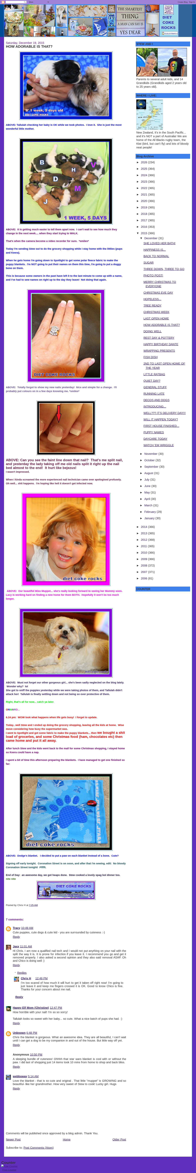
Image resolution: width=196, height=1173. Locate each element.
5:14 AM (33, 1076)
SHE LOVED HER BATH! (159, 243)
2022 (144, 188)
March (148, 505)
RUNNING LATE (153, 393)
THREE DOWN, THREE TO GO (163, 269)
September (151, 466)
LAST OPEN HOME (156, 318)
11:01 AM (26, 946)
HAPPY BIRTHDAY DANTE (160, 344)
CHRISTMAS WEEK (156, 312)
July (147, 479)
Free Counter (9, 1170)
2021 (144, 194)
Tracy (16, 927)
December (151, 238)
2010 (144, 552)
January (149, 518)
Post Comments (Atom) (39, 1147)
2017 (144, 220)
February (150, 511)
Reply (16, 936)
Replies (22, 972)
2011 (144, 546)
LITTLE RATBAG (154, 374)
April (147, 498)
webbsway (20, 1076)
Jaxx (16, 946)
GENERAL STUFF (155, 387)
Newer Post (13, 1139)
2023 (144, 181)
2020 (144, 201)
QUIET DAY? (151, 380)
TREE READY (152, 305)
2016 (144, 226)
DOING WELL (152, 331)
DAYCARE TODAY (155, 438)
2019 (144, 207)
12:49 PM (41, 978)
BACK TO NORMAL (156, 256)
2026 (144, 162)
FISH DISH (150, 357)
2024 (144, 175)
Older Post (119, 1139)
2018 (144, 213)
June (147, 486)
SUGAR (148, 262)
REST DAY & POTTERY (158, 337)
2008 (144, 565)
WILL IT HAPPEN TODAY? (160, 419)
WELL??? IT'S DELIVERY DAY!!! (164, 413)
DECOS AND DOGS (156, 400)
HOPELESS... (152, 299)
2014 (144, 526)
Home (66, 1139)
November (151, 453)
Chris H (26, 978)
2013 (144, 533)
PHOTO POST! (153, 275)
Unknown (19, 1032)
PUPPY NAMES (153, 432)
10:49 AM (27, 927)
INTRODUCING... (154, 406)
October (150, 460)
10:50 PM (36, 1054)
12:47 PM (56, 1007)
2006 (144, 578)
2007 (144, 572)
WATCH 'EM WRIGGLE (158, 445)
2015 (144, 233)
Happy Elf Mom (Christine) (31, 1007)
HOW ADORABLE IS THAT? (29, 46)
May (147, 492)
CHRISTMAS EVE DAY (158, 292)
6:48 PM (31, 1032)
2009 (144, 559)
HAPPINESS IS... (154, 249)
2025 (144, 168)
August (149, 473)
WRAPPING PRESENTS (159, 350)
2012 (144, 539)
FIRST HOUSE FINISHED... (161, 425)
